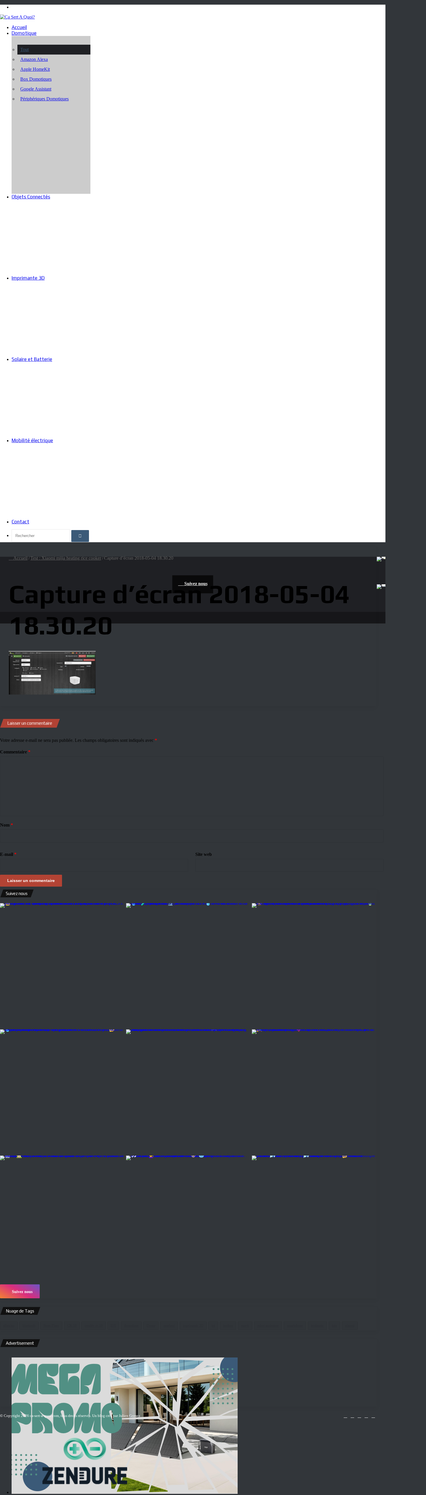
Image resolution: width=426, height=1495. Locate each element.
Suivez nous (21, 1292)
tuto (334, 1326)
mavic (245, 1326)
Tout (24, 49)
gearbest (169, 1326)
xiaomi (349, 1326)
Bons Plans (51, 1326)
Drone (151, 1326)
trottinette (317, 1326)
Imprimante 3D (28, 278)
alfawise (8, 1326)
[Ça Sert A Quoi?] (17, 17)
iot (213, 1326)
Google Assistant (35, 88)
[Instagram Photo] (62, 965)
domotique (131, 1326)
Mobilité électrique (32, 440)
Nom (6, 824)
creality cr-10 (94, 1326)
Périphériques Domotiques (44, 98)
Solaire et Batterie (32, 359)
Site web (203, 854)
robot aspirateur (268, 1326)
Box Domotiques (36, 79)
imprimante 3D (193, 1326)
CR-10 (72, 1326)
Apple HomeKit (35, 69)
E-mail (8, 854)
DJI (113, 1326)
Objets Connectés (31, 197)
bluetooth (29, 1326)
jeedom (228, 1326)
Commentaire (15, 751)
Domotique (24, 33)
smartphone (295, 1326)
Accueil (19, 27)
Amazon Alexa (34, 59)
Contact (20, 522)
